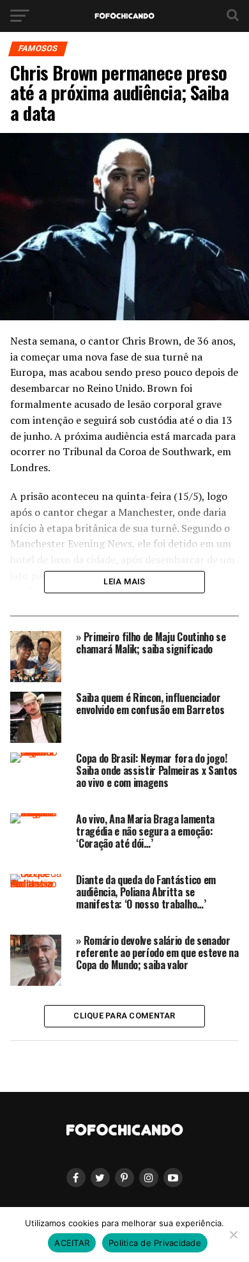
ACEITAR (71, 1243)
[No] (233, 1234)
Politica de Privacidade (155, 1243)
